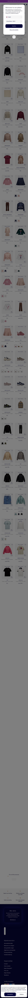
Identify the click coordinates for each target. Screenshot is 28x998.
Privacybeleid (18, 989)
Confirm (14, 26)
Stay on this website (14, 29)
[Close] (14, 36)
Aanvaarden (10, 994)
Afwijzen (22, 994)
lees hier (24, 989)
